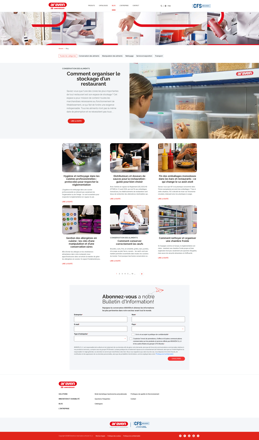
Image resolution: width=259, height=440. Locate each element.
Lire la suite (76, 121)
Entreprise (78, 315)
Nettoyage (129, 56)
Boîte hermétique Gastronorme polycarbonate (111, 394)
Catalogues (103, 5)
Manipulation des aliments (112, 56)
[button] (169, 6)
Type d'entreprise (81, 334)
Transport (159, 56)
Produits (91, 5)
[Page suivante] (142, 274)
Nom (134, 315)
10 (132, 274)
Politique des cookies (114, 436)
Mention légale (100, 436)
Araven (61, 48)
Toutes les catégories (68, 56)
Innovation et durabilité (69, 399)
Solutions (63, 394)
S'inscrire (176, 359)
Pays (134, 324)
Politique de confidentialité (131, 436)
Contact (136, 5)
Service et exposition (144, 56)
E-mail (76, 324)
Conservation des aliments (89, 56)
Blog (114, 5)
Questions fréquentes (102, 399)
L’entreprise (124, 5)
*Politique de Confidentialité (164, 354)
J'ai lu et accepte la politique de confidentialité (152, 334)
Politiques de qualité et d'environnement (145, 394)
